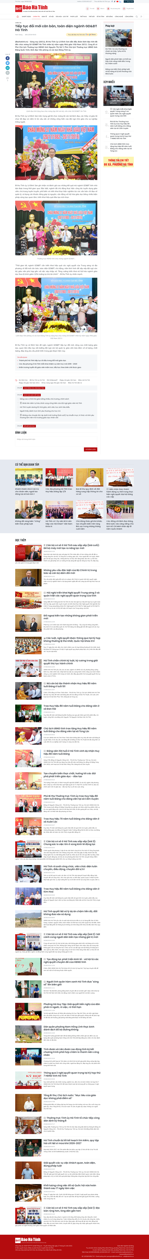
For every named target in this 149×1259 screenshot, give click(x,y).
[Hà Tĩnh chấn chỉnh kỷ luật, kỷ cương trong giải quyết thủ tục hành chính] (28, 668)
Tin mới (92, 8)
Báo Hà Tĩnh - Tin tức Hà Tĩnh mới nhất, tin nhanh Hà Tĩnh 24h (36, 8)
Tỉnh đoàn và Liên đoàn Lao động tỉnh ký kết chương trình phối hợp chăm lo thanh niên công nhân (71, 1052)
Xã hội (51, 16)
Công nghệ (119, 16)
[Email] (8, 68)
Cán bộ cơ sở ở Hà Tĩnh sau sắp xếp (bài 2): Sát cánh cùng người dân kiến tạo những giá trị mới (72, 936)
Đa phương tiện (115, 8)
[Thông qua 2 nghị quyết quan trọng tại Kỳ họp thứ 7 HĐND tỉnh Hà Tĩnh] (28, 1080)
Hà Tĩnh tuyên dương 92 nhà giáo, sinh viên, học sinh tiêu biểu (45, 407)
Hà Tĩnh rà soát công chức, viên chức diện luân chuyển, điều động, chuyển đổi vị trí (121, 99)
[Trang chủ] (17, 16)
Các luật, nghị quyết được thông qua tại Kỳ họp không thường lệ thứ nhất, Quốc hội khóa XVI (72, 640)
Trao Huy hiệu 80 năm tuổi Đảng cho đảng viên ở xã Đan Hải (71, 707)
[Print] (8, 73)
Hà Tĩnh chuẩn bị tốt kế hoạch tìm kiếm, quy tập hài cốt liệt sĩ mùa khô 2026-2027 (71, 1142)
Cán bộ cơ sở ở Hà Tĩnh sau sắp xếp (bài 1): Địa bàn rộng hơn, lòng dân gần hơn (72, 1209)
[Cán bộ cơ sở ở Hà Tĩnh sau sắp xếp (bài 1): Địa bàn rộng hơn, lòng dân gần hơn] (28, 1215)
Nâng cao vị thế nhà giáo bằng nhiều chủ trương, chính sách (44, 399)
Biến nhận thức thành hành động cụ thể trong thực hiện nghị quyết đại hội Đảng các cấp (119, 493)
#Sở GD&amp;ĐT (52, 380)
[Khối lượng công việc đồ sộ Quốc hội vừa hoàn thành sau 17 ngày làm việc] (28, 1193)
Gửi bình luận (91, 449)
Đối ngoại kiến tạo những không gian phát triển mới (71, 617)
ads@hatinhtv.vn (128, 1256)
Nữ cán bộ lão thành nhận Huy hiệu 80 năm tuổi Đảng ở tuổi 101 (70, 685)
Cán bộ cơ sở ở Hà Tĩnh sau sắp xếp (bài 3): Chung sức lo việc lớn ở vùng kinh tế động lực (70, 843)
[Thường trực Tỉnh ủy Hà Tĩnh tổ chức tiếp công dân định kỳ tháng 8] (28, 1125)
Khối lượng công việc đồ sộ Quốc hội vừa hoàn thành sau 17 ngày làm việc (70, 1187)
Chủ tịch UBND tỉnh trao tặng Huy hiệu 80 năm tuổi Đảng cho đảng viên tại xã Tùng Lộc (121, 147)
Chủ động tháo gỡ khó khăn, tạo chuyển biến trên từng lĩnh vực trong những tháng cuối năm (89, 525)
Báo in (102, 8)
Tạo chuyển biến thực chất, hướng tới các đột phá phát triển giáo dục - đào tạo (70, 775)
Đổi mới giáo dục (29, 426)
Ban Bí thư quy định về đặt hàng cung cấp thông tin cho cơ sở (89, 491)
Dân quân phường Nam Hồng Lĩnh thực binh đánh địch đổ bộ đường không (69, 1028)
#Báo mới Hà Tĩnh (84, 380)
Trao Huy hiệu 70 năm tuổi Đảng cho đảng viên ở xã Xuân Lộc (71, 820)
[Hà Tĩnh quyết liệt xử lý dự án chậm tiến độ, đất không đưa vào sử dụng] (28, 919)
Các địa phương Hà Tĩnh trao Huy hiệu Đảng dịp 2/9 (59, 490)
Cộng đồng (129, 16)
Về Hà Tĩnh (100, 16)
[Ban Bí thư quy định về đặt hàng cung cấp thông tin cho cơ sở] (89, 477)
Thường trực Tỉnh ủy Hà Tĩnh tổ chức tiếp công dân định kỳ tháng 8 (72, 1119)
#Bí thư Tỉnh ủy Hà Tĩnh (37, 380)
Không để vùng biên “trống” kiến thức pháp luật (28, 522)
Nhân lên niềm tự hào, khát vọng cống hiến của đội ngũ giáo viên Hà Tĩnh (52, 403)
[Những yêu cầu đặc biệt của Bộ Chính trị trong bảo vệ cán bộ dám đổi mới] (28, 577)
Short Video (26, 16)
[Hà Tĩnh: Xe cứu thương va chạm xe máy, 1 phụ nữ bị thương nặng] (118, 38)
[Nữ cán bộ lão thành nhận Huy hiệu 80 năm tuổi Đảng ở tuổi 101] (28, 691)
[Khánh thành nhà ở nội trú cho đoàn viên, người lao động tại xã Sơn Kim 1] (29, 477)
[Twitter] (8, 63)
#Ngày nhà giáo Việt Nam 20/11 (29, 383)
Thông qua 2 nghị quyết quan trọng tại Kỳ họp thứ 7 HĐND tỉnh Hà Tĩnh (120, 136)
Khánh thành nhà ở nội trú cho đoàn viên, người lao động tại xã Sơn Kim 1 (27, 491)
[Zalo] (120, 1)
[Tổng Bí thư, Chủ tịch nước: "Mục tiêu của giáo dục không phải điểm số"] (28, 1102)
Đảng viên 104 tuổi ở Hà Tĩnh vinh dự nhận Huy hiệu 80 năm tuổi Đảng (71, 752)
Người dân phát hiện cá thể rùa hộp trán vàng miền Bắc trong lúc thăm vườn (118, 61)
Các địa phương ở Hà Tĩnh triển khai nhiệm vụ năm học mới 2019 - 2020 (48, 364)
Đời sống (109, 16)
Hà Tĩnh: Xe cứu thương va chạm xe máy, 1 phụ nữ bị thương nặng (116, 51)
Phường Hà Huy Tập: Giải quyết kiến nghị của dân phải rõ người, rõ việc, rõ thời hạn (72, 1006)
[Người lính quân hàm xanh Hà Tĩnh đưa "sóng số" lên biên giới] (28, 989)
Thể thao (83, 16)
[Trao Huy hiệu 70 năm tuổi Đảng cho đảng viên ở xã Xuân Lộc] (28, 826)
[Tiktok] (114, 1)
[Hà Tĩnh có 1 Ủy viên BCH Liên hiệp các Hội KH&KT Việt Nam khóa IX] (59, 509)
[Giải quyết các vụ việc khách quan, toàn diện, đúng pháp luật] (28, 1170)
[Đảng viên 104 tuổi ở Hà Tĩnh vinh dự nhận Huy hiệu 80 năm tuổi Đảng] (28, 758)
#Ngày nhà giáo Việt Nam (68, 380)
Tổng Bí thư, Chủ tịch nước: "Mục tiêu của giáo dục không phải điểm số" (70, 1097)
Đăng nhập (130, 1)
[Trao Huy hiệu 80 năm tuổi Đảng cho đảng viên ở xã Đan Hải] (28, 713)
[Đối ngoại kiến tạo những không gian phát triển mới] (28, 623)
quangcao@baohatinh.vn (114, 1256)
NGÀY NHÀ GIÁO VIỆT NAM (32, 395)
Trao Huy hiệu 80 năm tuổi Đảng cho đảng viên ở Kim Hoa (71, 890)
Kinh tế (44, 16)
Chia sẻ (7, 54)
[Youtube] (117, 2)
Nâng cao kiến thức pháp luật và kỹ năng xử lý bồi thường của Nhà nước (118, 71)
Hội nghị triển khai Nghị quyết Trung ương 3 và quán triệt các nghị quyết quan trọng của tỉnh (121, 112)
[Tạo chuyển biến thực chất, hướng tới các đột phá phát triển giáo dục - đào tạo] (28, 781)
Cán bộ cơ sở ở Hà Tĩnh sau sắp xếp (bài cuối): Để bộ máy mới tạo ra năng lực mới (71, 547)
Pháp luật (74, 16)
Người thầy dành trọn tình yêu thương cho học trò (40, 411)
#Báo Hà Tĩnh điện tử (75, 383)
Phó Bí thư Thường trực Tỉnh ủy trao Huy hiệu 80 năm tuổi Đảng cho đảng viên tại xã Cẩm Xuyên (120, 124)
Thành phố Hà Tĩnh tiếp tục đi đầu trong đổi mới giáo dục (42, 360)
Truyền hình (130, 8)
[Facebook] (112, 2)
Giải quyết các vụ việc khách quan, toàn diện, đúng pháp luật (70, 1164)
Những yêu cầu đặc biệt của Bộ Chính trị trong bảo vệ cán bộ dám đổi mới (70, 572)
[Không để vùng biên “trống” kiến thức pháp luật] (29, 509)
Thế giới (92, 16)
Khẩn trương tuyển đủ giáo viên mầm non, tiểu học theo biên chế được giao (50, 367)
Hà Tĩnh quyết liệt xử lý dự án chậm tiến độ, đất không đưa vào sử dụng (70, 913)
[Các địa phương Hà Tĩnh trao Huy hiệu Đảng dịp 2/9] (59, 477)
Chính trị (36, 16)
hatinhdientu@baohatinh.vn (124, 1252)
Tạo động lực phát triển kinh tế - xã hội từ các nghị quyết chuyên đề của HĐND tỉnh (71, 961)
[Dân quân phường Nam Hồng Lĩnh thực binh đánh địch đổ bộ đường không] (28, 1034)
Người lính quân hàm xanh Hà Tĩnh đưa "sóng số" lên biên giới (71, 983)
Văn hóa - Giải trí (62, 16)
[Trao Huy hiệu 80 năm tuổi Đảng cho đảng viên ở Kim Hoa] (28, 896)
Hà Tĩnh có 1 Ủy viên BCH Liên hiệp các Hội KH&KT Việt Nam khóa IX (59, 523)
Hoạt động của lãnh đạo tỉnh (34, 388)
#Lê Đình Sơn (23, 380)
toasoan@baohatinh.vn (126, 1254)
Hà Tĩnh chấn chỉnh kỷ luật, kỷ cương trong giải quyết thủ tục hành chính (71, 662)
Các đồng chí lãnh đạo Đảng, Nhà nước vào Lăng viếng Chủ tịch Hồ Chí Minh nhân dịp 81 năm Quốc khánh (119, 525)
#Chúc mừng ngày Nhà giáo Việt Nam (54, 383)
